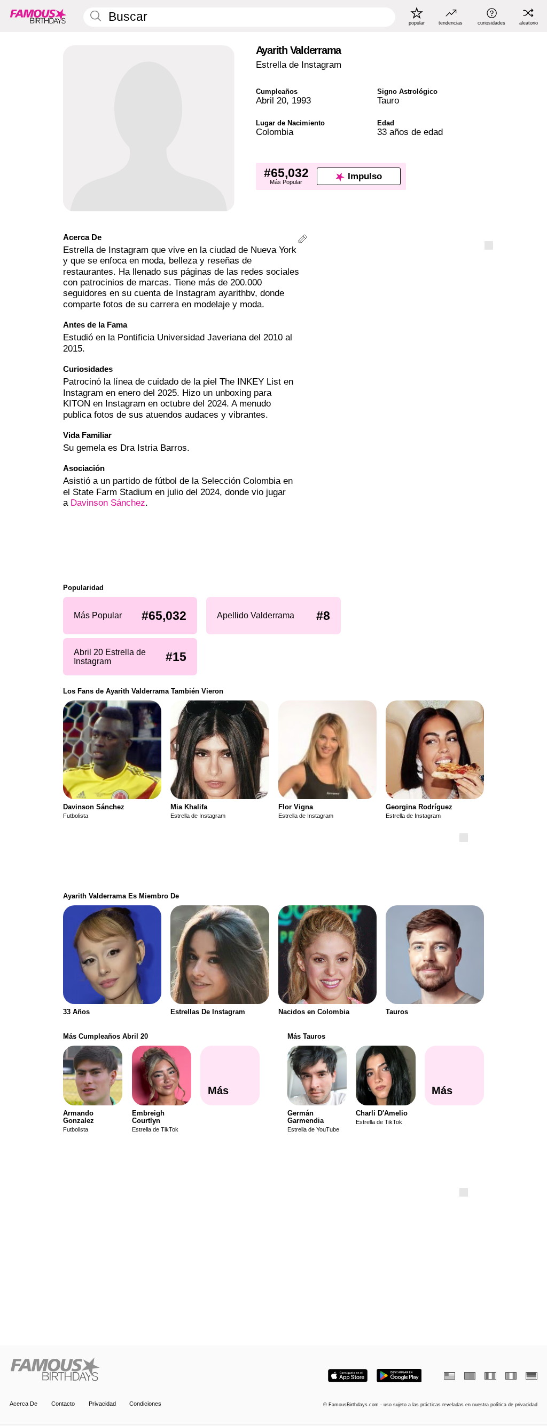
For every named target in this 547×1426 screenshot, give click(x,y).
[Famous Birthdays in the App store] (347, 1375)
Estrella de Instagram (298, 65)
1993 (301, 100)
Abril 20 (271, 100)
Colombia (274, 132)
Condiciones (145, 1403)
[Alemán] (531, 1376)
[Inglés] (449, 1376)
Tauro (388, 100)
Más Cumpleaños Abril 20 (105, 1036)
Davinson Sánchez (108, 503)
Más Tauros (306, 1036)
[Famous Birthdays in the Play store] (399, 1375)
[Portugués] (469, 1376)
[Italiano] (511, 1376)
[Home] (139, 1370)
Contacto (63, 1403)
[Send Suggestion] (302, 240)
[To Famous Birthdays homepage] (38, 16)
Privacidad (102, 1403)
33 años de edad (410, 132)
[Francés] (490, 1376)
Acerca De (23, 1403)
